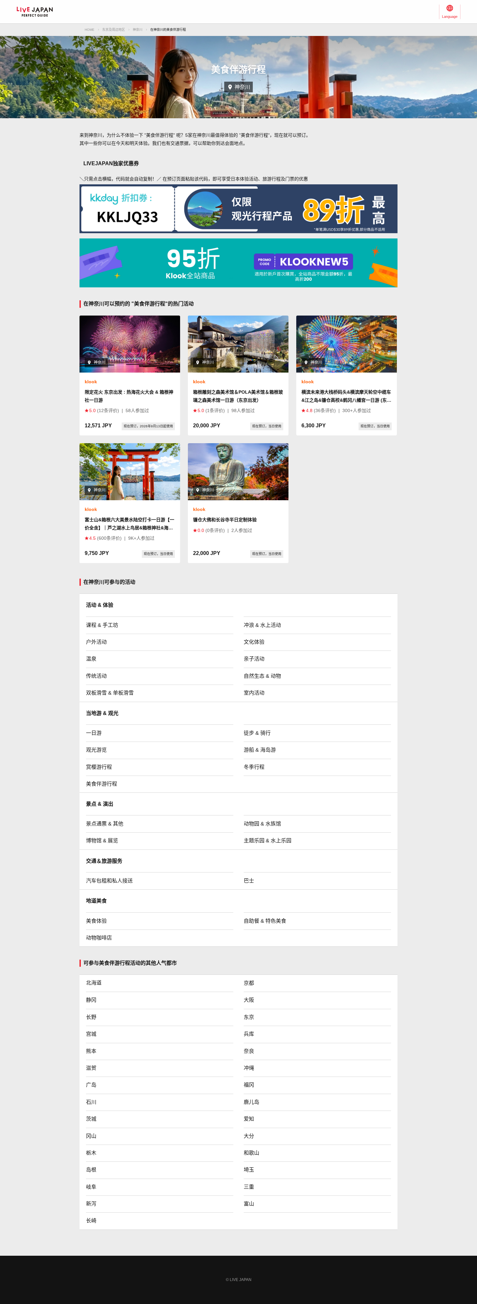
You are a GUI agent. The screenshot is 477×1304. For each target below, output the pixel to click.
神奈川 (137, 29)
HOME (89, 29)
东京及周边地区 (113, 29)
